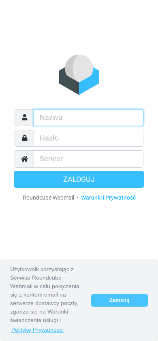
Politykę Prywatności (37, 329)
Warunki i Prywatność (108, 197)
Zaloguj (79, 179)
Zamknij (119, 300)
